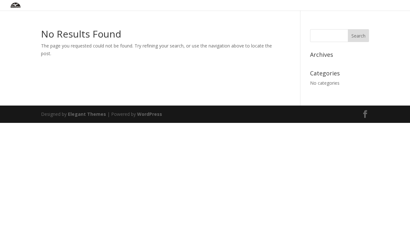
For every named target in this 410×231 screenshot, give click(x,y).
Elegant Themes (87, 114)
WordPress (149, 114)
